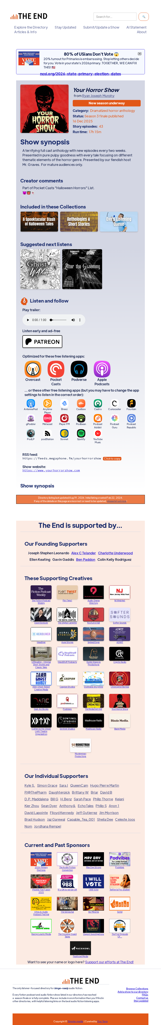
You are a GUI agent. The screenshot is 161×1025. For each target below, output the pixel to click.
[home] (29, 17)
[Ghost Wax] (40, 269)
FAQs (145, 994)
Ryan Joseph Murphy (98, 96)
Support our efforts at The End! (109, 962)
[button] (31, 27)
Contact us (142, 997)
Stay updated (141, 1000)
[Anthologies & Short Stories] (79, 222)
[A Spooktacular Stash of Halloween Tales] (39, 222)
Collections (73, 206)
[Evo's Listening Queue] (119, 222)
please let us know (116, 500)
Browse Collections (137, 988)
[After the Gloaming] (82, 269)
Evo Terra (102, 1021)
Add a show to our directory (133, 991)
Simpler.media (75, 1021)
